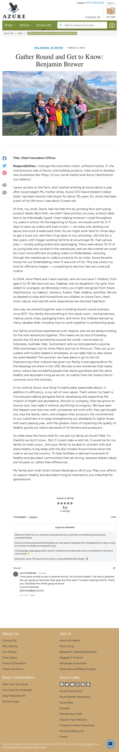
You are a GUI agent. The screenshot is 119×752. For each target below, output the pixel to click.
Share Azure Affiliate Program (78, 669)
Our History (9, 652)
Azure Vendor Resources (75, 696)
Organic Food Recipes (73, 719)
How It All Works (70, 640)
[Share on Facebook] (4, 159)
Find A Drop (67, 646)
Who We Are (10, 646)
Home (63, 736)
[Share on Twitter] (4, 165)
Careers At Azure (12, 669)
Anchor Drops (10, 701)
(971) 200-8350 (95, 2)
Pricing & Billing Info (72, 731)
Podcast (65, 708)
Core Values (9, 657)
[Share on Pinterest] (4, 172)
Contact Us (92, 17)
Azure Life (9, 33)
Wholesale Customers (73, 663)
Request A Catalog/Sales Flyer (78, 652)
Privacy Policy (40, 747)
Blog (20, 33)
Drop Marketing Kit (14, 695)
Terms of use (25, 747)
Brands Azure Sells (71, 714)
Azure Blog (66, 702)
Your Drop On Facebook (17, 690)
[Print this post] (7, 185)
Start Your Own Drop (15, 684)
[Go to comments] (7, 192)
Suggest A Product (71, 657)
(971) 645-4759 (10, 747)
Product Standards (14, 663)
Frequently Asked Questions (77, 725)
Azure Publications (71, 691)
